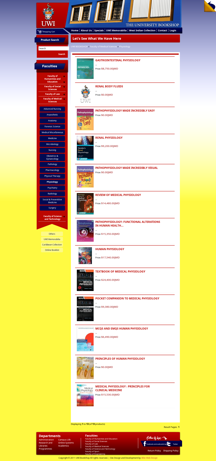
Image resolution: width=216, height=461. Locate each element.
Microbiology (52, 144)
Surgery (52, 207)
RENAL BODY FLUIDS (109, 86)
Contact (162, 30)
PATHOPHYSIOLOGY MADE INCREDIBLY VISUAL (126, 168)
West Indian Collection (142, 30)
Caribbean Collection (52, 244)
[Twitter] (168, 445)
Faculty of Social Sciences (96, 441)
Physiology (124, 46)
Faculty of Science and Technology (100, 449)
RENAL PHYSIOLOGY (109, 138)
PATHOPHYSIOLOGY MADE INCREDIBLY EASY (125, 110)
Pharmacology (52, 170)
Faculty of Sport (92, 451)
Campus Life (64, 439)
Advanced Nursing (52, 108)
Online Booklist (52, 250)
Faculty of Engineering (95, 454)
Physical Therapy (52, 176)
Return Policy (154, 450)
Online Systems (66, 442)
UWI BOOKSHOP (79, 46)
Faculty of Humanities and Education (101, 438)
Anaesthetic (52, 114)
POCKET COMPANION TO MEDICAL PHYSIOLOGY (127, 298)
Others (52, 233)
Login (173, 30)
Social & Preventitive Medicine (52, 201)
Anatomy (52, 120)
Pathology (52, 164)
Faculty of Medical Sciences (103, 46)
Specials (99, 30)
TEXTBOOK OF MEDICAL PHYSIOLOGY (120, 271)
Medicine (52, 138)
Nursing (52, 150)
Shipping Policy (171, 450)
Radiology (52, 193)
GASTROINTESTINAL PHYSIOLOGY (117, 60)
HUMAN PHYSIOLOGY (109, 249)
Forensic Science (52, 126)
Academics (63, 445)
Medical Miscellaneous (52, 132)
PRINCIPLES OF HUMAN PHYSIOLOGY (120, 359)
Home (74, 30)
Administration (46, 439)
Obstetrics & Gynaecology (52, 157)
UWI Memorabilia (116, 30)
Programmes (45, 448)
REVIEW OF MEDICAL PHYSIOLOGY (118, 195)
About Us (86, 30)
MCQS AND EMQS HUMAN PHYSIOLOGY (121, 328)
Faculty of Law (91, 443)
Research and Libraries (45, 444)
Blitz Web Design (149, 457)
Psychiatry (52, 187)
